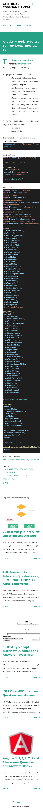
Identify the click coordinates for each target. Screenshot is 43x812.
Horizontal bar (10, 472)
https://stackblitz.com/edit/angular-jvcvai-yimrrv (21, 460)
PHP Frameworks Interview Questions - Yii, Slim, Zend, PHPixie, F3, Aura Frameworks (21, 578)
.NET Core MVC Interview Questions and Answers (20, 693)
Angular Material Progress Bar (17, 469)
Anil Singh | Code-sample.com (16, 5)
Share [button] (5, 483)
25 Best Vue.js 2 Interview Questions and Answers (21, 534)
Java (19, 25)
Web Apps (7, 25)
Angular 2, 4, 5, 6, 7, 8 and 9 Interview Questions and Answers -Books (21, 762)
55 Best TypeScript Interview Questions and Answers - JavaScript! (20, 651)
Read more (35, 558)
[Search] (33, 4)
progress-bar (24, 64)
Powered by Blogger (22, 802)
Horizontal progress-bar (15, 476)
